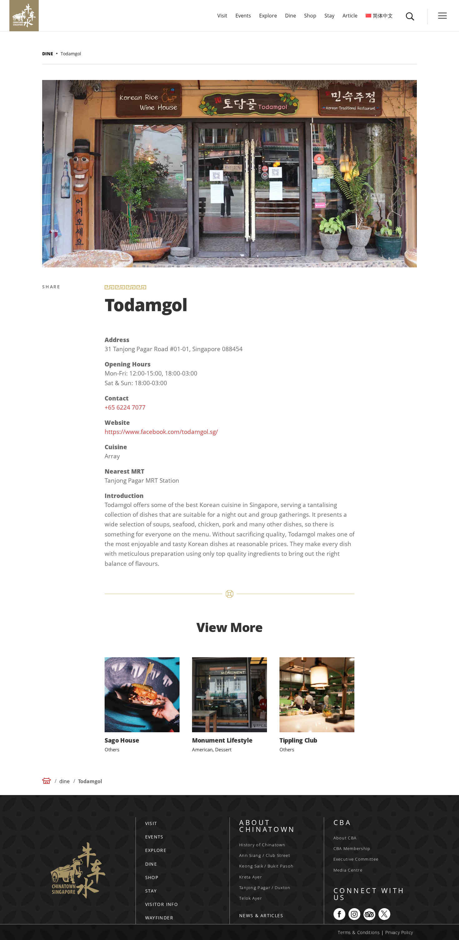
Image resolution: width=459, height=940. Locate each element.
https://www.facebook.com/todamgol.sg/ (161, 432)
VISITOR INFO (161, 904)
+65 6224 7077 (125, 407)
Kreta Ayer (250, 877)
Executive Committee (356, 859)
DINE (151, 864)
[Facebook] (48, 302)
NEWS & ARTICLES (261, 915)
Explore (268, 16)
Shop (310, 16)
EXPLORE (156, 850)
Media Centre (348, 870)
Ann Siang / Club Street (264, 855)
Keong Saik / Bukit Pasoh (266, 866)
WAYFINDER (159, 918)
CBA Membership (352, 848)
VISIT (151, 823)
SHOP (152, 877)
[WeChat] (48, 377)
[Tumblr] (48, 362)
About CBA (345, 838)
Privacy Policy (399, 932)
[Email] (48, 347)
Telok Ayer (250, 898)
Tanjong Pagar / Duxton (265, 887)
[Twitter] (48, 317)
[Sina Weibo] (48, 332)
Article (350, 16)
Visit (222, 16)
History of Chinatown (262, 845)
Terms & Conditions (359, 932)
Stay (329, 16)
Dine (290, 16)
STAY (151, 891)
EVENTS (154, 837)
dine (47, 54)
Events (243, 16)
